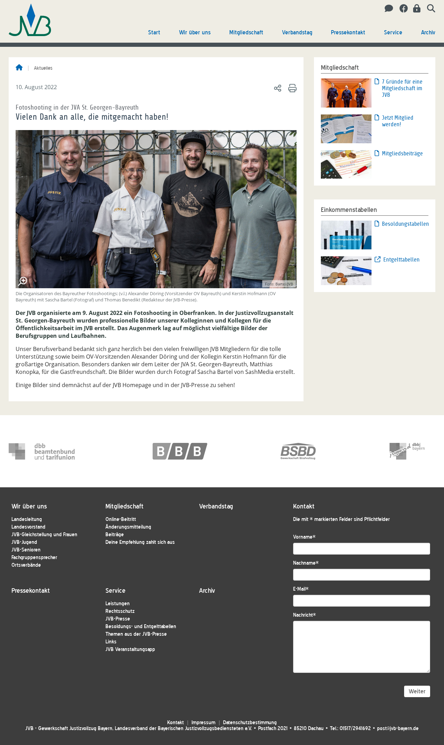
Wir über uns (195, 32)
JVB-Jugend (24, 542)
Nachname (306, 563)
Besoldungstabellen (405, 224)
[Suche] (428, 8)
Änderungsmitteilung (128, 527)
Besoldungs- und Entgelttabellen (140, 627)
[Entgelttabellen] (346, 270)
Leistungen (117, 604)
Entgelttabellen (401, 259)
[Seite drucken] (291, 87)
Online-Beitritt (120, 519)
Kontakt (175, 723)
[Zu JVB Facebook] (401, 8)
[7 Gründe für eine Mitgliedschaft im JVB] (346, 92)
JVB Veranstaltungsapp (130, 649)
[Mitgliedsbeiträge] (346, 164)
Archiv (428, 32)
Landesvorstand (28, 527)
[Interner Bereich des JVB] (415, 8)
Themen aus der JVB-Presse (136, 634)
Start (154, 32)
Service (393, 32)
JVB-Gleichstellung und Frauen (44, 535)
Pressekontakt (348, 32)
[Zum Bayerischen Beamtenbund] (186, 451)
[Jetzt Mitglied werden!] (346, 128)
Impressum (203, 723)
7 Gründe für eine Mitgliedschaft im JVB (402, 88)
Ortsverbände (26, 565)
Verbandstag (297, 32)
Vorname (304, 537)
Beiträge (114, 535)
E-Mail (301, 589)
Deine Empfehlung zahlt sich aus (140, 542)
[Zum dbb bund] (42, 451)
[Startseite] (19, 68)
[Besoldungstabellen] (346, 234)
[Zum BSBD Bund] (314, 451)
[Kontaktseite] (386, 8)
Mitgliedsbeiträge (402, 153)
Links (111, 642)
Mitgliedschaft (246, 32)
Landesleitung (26, 519)
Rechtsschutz (120, 611)
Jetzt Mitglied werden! (397, 121)
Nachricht (304, 615)
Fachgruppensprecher (34, 557)
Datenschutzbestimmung (250, 723)
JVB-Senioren (26, 550)
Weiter (417, 691)
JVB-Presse (117, 619)
